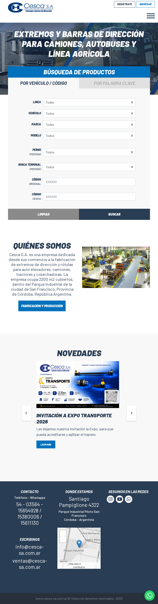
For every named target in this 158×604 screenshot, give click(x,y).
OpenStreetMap (89, 563)
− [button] (63, 540)
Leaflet (64, 563)
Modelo (36, 135)
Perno (35, 152)
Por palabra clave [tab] (114, 83)
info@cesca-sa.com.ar (29, 549)
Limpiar (44, 214)
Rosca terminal (29, 167)
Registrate (124, 4)
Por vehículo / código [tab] (43, 83)
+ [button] (63, 534)
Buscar (114, 214)
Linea (37, 102)
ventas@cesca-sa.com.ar (29, 563)
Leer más (46, 444)
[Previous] (26, 413)
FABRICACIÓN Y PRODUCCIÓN (42, 306)
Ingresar (145, 4)
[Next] (131, 413)
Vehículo (34, 113)
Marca (36, 124)
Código (35, 181)
